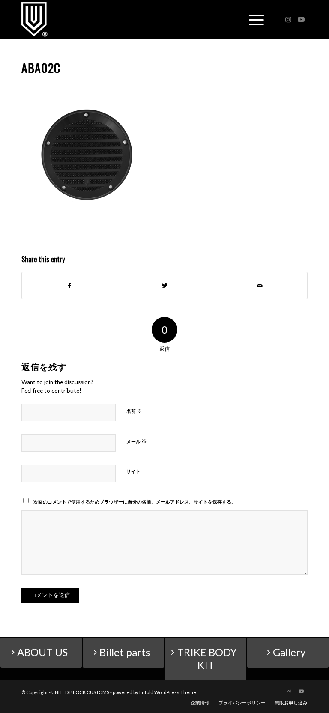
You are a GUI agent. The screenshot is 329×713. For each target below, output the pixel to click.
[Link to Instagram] (288, 19)
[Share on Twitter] (164, 285)
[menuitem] (200, 703)
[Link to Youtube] (301, 19)
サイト (133, 471)
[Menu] (252, 19)
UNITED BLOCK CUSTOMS (80, 692)
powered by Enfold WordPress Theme (154, 692)
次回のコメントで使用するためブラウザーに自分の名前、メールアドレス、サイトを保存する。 (134, 501)
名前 (134, 410)
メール (136, 441)
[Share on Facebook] (69, 285)
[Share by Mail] (259, 285)
